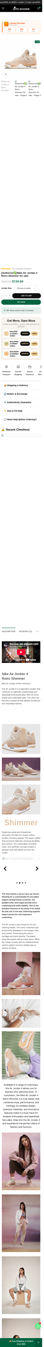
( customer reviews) (21, 269)
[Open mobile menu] (3, 8)
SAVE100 (25, 344)
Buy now (21, 302)
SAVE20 (25, 333)
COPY (34, 333)
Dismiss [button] (38, 1342)
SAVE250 (25, 354)
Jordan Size (6, 288)
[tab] (8, 631)
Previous (6, 868)
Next (36, 868)
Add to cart (26, 296)
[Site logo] (21, 8)
